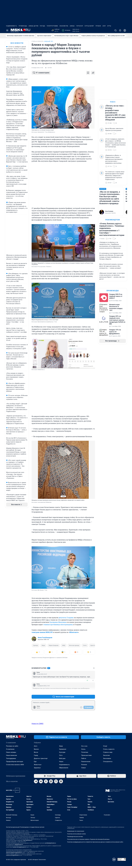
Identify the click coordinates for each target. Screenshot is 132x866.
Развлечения (85, 761)
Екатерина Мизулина (57, 622)
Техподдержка (11, 758)
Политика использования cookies (76, 834)
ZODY (104, 26)
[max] (51, 781)
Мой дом (62, 758)
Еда (35, 761)
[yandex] (61, 781)
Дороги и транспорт (41, 758)
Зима (61, 746)
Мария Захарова (53, 645)
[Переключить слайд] (35, 469)
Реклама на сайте (12, 746)
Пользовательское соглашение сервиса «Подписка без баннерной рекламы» (88, 839)
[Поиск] (115, 30)
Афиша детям (33, 26)
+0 (87, 680)
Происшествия (86, 755)
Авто (35, 746)
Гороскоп (79, 26)
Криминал (62, 749)
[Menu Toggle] (7, 30)
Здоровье (37, 768)
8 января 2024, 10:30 (37, 67)
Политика (84, 752)
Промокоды (23, 26)
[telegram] (36, 781)
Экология (106, 755)
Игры (109, 26)
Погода (42, 26)
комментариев (42, 73)
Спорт (105, 746)
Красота (92, 645)
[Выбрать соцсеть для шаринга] (93, 73)
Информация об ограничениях (75, 831)
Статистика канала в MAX (15, 764)
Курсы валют (89, 26)
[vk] (41, 781)
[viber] (56, 781)
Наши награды (11, 752)
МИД (63, 645)
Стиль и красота (108, 749)
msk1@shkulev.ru (27, 840)
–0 (92, 680)
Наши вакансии (11, 755)
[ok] (46, 781)
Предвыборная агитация (14, 761)
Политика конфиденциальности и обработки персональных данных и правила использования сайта (95, 842)
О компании (10, 749)
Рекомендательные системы (75, 836)
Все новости (17, 43)
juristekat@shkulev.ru (50, 843)
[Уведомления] (120, 30)
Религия (84, 764)
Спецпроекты (107, 761)
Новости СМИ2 (37, 723)
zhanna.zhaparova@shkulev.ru (14, 852)
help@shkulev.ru (18, 844)
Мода (43, 645)
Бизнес (36, 749)
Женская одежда (74, 645)
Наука (61, 761)
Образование (63, 768)
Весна (36, 752)
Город (36, 755)
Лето (61, 755)
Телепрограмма (52, 26)
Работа (83, 758)
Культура (62, 752)
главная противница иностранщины (58, 624)
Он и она (84, 746)
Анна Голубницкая (45, 637)
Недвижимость (11, 26)
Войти (38, 708)
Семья (83, 768)
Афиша (72, 26)
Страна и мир (107, 752)
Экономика (107, 758)
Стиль (85, 645)
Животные (37, 764)
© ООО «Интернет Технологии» (37, 859)
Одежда (35, 645)
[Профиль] (124, 30)
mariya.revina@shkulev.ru (19, 847)
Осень (83, 749)
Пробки (98, 26)
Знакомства (64, 26)
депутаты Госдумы (66, 618)
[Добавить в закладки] (88, 73)
